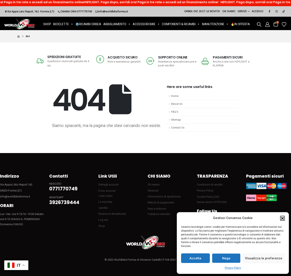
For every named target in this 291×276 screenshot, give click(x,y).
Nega (226, 258)
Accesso (257, 11)
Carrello (103, 207)
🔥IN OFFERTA (240, 24)
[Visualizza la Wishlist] (284, 24)
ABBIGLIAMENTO (114, 24)
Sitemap (176, 119)
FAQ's (174, 111)
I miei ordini (105, 195)
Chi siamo (229, 11)
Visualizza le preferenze (263, 258)
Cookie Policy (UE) (208, 196)
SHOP (47, 24)
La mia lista (105, 201)
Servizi (242, 11)
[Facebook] (269, 11)
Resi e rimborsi (157, 208)
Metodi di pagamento (161, 202)
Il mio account (107, 190)
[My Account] (267, 24)
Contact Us (177, 127)
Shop (101, 226)
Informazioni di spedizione (164, 196)
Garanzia (153, 190)
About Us (177, 103)
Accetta (195, 258)
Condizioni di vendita (210, 184)
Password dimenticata (112, 213)
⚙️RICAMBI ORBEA (88, 24)
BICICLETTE (61, 24)
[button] (282, 218)
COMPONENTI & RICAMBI (179, 24)
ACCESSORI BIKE (144, 24)
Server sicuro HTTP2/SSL (212, 202)
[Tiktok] (284, 11)
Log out (103, 219)
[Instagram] (276, 11)
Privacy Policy (233, 267)
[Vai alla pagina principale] (18, 36)
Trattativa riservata (159, 214)
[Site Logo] (19, 24)
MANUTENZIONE (213, 24)
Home (175, 96)
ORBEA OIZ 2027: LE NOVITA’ (202, 11)
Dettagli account (108, 184)
